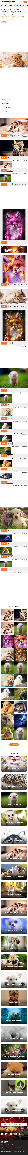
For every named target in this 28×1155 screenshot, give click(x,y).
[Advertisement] (14, 37)
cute (3, 16)
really (3, 19)
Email (18, 1144)
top (18, 16)
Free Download (14, 114)
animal (7, 16)
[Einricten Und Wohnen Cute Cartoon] (20, 641)
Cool (18, 1128)
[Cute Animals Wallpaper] (20, 667)
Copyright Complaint (6, 1147)
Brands (22, 5)
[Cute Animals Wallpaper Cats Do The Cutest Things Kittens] (7, 628)
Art (5, 5)
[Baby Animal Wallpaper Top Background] (7, 720)
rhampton (6, 111)
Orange (9, 1129)
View (3, 136)
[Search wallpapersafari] (2, 1124)
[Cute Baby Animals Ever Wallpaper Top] (7, 694)
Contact (10, 1144)
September (3, 1129)
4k (1, 5)
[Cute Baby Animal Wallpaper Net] (7, 654)
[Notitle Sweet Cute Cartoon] (20, 654)
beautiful (9, 19)
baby (23, 16)
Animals (16, 5)
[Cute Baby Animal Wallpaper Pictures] (20, 680)
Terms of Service (9, 1148)
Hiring (14, 1144)
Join (25, 2)
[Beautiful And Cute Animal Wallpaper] (20, 694)
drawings (4, 21)
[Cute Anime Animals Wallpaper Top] (20, 720)
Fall (12, 1129)
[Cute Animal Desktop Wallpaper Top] (20, 615)
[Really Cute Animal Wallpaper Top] (7, 615)
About (2, 1144)
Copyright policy (15, 1147)
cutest (14, 19)
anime (20, 19)
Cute (20, 1128)
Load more (14, 744)
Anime (10, 5)
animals (13, 16)
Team (6, 1144)
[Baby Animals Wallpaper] (7, 707)
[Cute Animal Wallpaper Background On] (7, 667)
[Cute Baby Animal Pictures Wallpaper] (20, 707)
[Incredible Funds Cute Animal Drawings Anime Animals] (7, 641)
